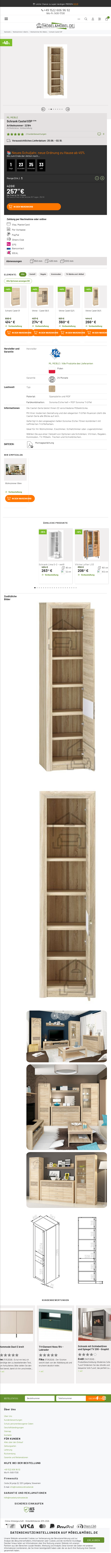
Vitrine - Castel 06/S (40, 311)
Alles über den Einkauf (13, 1442)
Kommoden (56, 274)
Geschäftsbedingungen (14, 1427)
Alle (22, 274)
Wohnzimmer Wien (13, 483)
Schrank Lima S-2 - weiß (51, 564)
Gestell (32, 274)
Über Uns (8, 1416)
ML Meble (12, 117)
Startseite (7, 32)
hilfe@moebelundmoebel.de (16, 1497)
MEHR (75, 4)
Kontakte (8, 1435)
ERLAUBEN (93, 1540)
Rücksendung (9, 1453)
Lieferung (8, 1450)
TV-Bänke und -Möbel (75, 274)
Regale (43, 274)
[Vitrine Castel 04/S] (95, 296)
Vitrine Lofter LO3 (84, 564)
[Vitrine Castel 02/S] (69, 296)
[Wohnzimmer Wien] (15, 469)
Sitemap (7, 1431)
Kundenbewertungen (13, 1420)
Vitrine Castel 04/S (93, 311)
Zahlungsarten (10, 1446)
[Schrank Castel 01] (15, 296)
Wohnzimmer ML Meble (38, 32)
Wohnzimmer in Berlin (20, 32)
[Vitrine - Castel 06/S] (42, 296)
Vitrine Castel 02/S (66, 311)
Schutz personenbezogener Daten (18, 1424)
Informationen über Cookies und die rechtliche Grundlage (56, 1541)
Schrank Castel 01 (12, 311)
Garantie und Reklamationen (16, 1457)
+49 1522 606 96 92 (57, 10)
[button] (43, 109)
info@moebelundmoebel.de (21, 1487)
